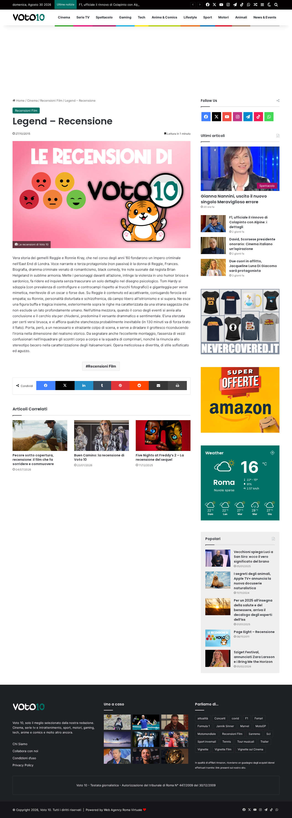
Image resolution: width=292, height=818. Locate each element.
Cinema (64, 17)
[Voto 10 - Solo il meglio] (28, 17)
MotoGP (261, 726)
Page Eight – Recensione (254, 632)
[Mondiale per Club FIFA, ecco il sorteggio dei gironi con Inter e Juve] (174, 756)
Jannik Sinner (225, 726)
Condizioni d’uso (24, 758)
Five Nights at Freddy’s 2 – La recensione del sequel (160, 457)
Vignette (203, 749)
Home (20, 100)
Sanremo (254, 734)
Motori (223, 17)
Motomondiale (207, 734)
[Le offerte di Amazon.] (240, 431)
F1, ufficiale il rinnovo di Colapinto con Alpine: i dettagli (118, 4)
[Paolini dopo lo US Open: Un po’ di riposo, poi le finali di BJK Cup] (146, 756)
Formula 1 (204, 726)
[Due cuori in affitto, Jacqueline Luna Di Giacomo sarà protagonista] (213, 267)
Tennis (226, 741)
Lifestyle (190, 17)
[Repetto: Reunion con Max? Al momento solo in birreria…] (117, 756)
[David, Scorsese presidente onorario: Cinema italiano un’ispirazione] (213, 245)
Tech (141, 17)
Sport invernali (207, 741)
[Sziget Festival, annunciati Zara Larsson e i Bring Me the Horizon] (217, 658)
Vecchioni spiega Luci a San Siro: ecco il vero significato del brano (253, 557)
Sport (207, 17)
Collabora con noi (25, 751)
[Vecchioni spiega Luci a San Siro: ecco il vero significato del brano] (217, 558)
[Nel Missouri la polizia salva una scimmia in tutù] (117, 722)
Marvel (244, 726)
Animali (241, 17)
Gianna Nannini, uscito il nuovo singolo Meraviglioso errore (234, 199)
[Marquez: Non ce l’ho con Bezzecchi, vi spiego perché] (174, 739)
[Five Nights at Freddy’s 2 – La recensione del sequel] (163, 435)
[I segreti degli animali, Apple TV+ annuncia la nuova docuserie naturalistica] (217, 580)
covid (235, 718)
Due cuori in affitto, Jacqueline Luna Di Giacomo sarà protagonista (253, 266)
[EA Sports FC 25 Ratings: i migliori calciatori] (146, 739)
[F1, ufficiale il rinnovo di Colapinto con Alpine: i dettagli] (213, 223)
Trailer (265, 741)
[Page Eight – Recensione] (217, 638)
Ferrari (259, 718)
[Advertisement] (146, 59)
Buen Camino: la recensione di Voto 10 (99, 457)
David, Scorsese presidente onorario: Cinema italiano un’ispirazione (252, 244)
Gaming (125, 17)
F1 (246, 718)
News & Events (264, 17)
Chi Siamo (20, 744)
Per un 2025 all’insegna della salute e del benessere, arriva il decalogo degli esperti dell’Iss (253, 610)
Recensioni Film (51, 100)
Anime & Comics (164, 17)
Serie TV (82, 17)
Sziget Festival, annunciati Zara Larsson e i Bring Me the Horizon (254, 657)
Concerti (219, 718)
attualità (203, 718)
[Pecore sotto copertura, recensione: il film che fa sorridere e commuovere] (40, 435)
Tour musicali (245, 741)
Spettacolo (104, 17)
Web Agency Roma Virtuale (123, 810)
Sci (268, 734)
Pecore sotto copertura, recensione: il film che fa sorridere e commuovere (33, 459)
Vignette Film (223, 749)
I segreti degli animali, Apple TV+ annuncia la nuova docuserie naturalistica (252, 580)
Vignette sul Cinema (250, 749)
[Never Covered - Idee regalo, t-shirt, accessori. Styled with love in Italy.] (240, 353)
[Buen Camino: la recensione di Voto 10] (101, 435)
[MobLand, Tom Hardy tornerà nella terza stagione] (174, 722)
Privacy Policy (23, 765)
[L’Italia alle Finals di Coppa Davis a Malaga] (146, 722)
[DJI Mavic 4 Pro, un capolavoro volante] (117, 739)
